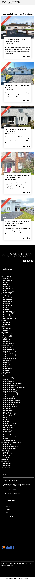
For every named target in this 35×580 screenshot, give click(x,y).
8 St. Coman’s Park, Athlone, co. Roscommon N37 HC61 (15, 130)
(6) (5, 450)
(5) (8, 298)
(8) (7, 280)
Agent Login (11, 565)
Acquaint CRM (17, 563)
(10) (10, 404)
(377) (7, 278)
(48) (6, 294)
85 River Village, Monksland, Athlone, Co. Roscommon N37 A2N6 (17, 222)
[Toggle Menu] (33, 3)
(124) (7, 378)
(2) (6, 284)
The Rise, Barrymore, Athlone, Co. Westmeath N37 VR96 (16, 41)
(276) (7, 345)
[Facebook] (24, 261)
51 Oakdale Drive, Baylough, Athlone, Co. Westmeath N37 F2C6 (17, 176)
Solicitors (8, 513)
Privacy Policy (10, 516)
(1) (6, 282)
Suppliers (8, 506)
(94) (6, 277)
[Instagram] (32, 261)
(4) (7, 299)
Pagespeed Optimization (13, 578)
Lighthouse (25, 578)
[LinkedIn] (28, 261)
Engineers (9, 509)
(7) (7, 315)
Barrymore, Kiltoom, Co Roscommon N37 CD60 (17, 87)
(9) (6, 286)
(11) (6, 290)
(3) (8, 288)
